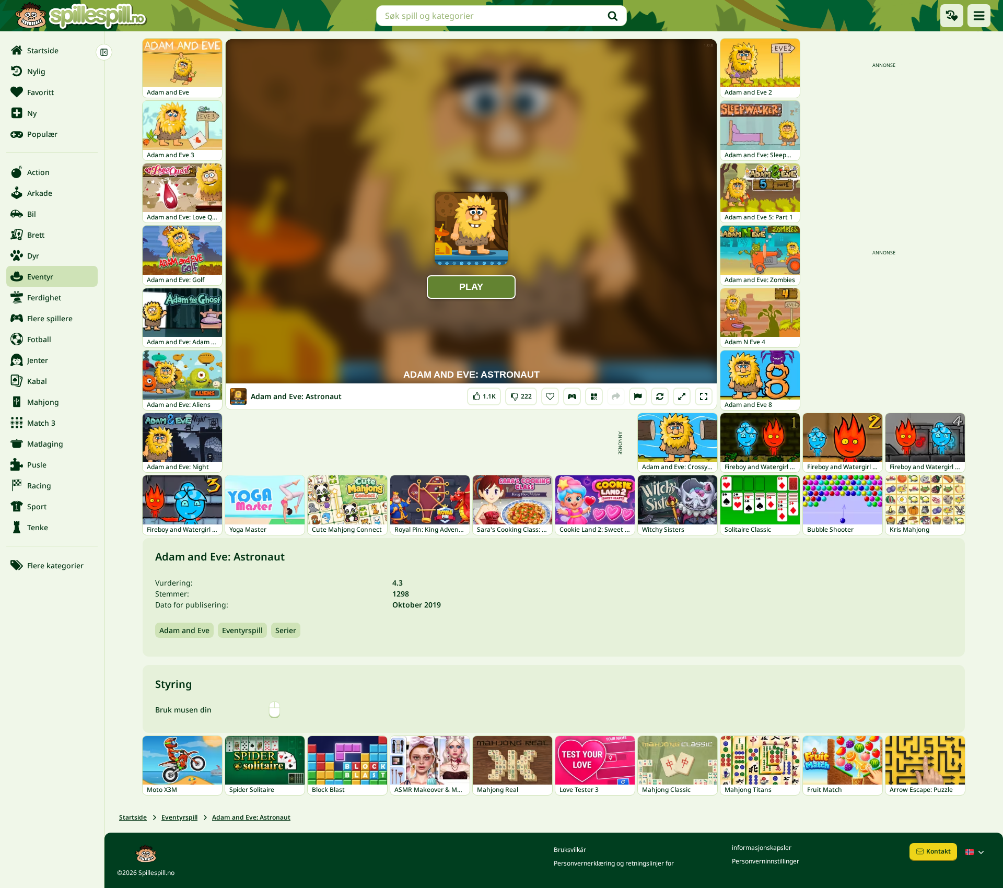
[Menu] (978, 15)
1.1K (484, 394)
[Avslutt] (104, 52)
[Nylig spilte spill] (951, 15)
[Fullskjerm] (704, 396)
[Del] (616, 396)
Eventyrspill (242, 630)
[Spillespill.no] (80, 15)
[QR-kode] (594, 396)
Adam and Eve (184, 630)
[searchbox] (501, 15)
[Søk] (612, 15)
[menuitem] (52, 50)
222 (521, 394)
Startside (133, 817)
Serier (285, 630)
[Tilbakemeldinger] (638, 396)
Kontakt (938, 851)
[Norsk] (975, 852)
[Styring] (572, 396)
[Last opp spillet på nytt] (660, 396)
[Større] (682, 396)
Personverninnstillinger (765, 861)
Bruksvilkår (570, 849)
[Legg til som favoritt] (550, 396)
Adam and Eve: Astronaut (251, 817)
